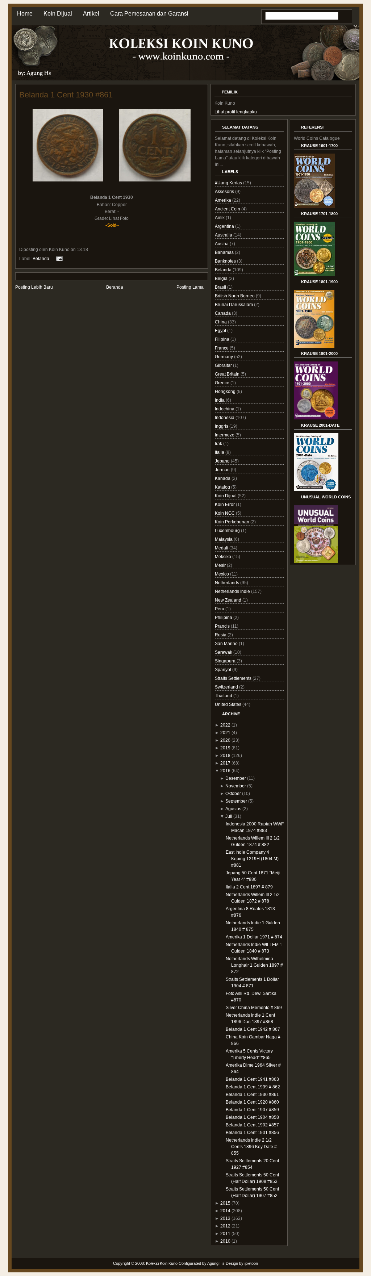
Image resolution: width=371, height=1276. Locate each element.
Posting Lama (190, 287)
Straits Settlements (234, 678)
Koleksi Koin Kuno (162, 1263)
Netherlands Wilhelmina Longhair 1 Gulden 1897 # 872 (254, 965)
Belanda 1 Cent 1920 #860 (252, 1102)
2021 (225, 732)
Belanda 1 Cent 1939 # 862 (253, 1086)
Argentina (225, 226)
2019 (225, 747)
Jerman (223, 469)
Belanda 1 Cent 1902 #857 (252, 1125)
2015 (225, 1203)
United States (228, 704)
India (220, 400)
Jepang (223, 461)
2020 (225, 740)
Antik (220, 217)
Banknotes (226, 261)
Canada (223, 313)
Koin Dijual (57, 14)
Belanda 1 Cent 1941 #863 (252, 1079)
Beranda (114, 287)
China (221, 322)
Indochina (225, 408)
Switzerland (227, 687)
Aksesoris (225, 191)
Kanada (223, 478)
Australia (224, 235)
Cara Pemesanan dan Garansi (149, 14)
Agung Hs (216, 1263)
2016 (225, 770)
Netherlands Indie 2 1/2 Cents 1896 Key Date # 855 (251, 1147)
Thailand (224, 695)
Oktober (233, 793)
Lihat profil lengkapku (235, 111)
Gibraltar (224, 365)
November (235, 785)
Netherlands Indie (233, 591)
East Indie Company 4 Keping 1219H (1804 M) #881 (252, 859)
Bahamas (225, 252)
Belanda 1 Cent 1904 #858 (252, 1117)
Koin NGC (225, 513)
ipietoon (251, 1263)
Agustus (233, 808)
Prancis (223, 626)
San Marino (227, 643)
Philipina (224, 617)
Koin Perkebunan (232, 521)
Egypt (221, 330)
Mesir (221, 565)
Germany (224, 356)
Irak (219, 443)
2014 (225, 1210)
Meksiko (223, 556)
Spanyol (223, 669)
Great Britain (228, 374)
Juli (228, 816)
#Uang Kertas (229, 182)
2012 (225, 1226)
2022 (225, 725)
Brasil (221, 287)
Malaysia (224, 539)
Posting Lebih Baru (34, 287)
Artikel (91, 14)
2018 (225, 755)
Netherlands (227, 582)
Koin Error (225, 504)
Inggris (222, 426)
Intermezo (225, 435)
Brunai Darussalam (234, 304)
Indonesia (225, 417)
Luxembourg (228, 530)
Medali (222, 548)
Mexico (222, 574)
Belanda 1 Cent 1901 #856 (252, 1132)
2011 (225, 1233)
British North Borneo (235, 295)
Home (25, 14)
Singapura (226, 661)
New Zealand (228, 600)
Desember (235, 778)
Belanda (41, 258)
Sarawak (224, 652)
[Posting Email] (58, 258)
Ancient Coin (228, 209)
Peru (220, 608)
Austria (222, 243)
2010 (225, 1241)
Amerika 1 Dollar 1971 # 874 (254, 937)
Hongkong (226, 391)
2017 (225, 763)
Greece (222, 382)
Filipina (222, 339)
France (222, 348)
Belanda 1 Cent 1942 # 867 (253, 1029)
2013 (225, 1218)
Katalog (223, 487)
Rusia (221, 634)
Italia (220, 452)
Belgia (222, 278)
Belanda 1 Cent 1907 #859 (252, 1109)
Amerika (223, 200)
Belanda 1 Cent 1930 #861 (66, 94)
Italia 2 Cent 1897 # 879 (249, 887)
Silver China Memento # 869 (254, 1007)
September (236, 801)
